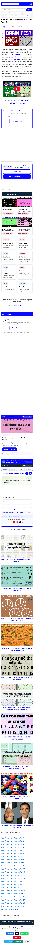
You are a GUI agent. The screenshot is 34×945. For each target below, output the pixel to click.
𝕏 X (17, 933)
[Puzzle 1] (14, 509)
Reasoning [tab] (5, 469)
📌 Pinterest (17, 937)
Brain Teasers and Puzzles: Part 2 (12, 841)
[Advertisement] (17, 144)
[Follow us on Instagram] (17, 522)
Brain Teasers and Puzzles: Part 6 (12, 853)
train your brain (15, 54)
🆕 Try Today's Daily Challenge (16, 176)
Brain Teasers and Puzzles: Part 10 (13, 866)
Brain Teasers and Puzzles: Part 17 (13, 887)
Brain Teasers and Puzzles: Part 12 (13, 872)
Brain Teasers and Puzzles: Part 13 (13, 875)
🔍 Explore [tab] (28, 469)
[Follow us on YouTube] (14, 522)
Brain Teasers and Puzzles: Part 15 (13, 881)
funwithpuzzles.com (19, 524)
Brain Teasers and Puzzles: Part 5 (12, 850)
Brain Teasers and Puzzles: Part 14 (13, 878)
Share (29, 512)
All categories (19, 512)
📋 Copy (26, 941)
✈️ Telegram (8, 941)
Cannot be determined (8, 497)
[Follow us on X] (20, 522)
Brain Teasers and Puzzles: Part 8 (12, 860)
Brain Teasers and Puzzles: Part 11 (13, 869)
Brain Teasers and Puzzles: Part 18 (13, 891)
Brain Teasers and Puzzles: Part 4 (12, 847)
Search (29, 9)
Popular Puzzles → (17, 171)
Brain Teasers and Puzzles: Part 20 (13, 897)
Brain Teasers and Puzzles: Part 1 (12, 838)
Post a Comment (17, 121)
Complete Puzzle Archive (9, 909)
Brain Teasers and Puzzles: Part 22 (13, 903)
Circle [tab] (21, 469)
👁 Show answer (7, 505)
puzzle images (15, 59)
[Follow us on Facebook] (23, 522)
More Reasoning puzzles (8, 512)
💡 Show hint (5, 486)
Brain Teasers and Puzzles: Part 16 (13, 884)
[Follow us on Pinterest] (11, 522)
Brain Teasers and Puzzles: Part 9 (12, 863)
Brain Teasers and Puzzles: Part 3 (12, 844)
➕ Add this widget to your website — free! (12, 516)
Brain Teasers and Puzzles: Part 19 (13, 894)
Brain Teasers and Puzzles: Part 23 (13, 906)
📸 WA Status (18, 941)
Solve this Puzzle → (9, 449)
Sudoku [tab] (13, 469)
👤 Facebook (10, 933)
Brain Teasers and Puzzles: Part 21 (13, 900)
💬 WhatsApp (24, 933)
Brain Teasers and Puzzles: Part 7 (12, 856)
